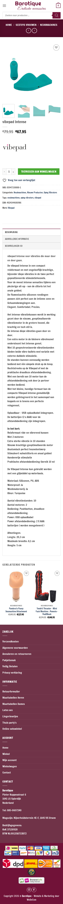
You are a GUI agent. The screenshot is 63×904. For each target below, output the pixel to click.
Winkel (6, 754)
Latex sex (7, 710)
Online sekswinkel (12, 729)
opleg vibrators (27, 197)
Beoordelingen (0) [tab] (13, 245)
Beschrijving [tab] (11, 232)
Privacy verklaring (12, 672)
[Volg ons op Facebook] (34, 889)
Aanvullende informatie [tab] (17, 239)
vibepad (38, 197)
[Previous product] (34, 30)
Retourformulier (11, 691)
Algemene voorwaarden (15, 648)
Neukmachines (48, 25)
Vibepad (11, 207)
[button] (4, 6)
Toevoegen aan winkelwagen (38, 171)
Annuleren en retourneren (16, 654)
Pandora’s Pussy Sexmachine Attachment (16, 610)
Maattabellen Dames (13, 704)
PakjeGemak (9, 660)
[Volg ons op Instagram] (29, 889)
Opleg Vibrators (50, 192)
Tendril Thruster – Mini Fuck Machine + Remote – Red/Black (47, 611)
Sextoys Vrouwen (26, 25)
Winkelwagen (9, 766)
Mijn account (9, 760)
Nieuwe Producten (35, 192)
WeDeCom (31, 899)
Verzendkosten (10, 641)
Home (9, 25)
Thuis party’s (9, 722)
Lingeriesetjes (10, 716)
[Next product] (28, 30)
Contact (6, 772)
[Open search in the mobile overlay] (31, 15)
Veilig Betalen (10, 666)
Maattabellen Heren (13, 697)
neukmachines (13, 197)
